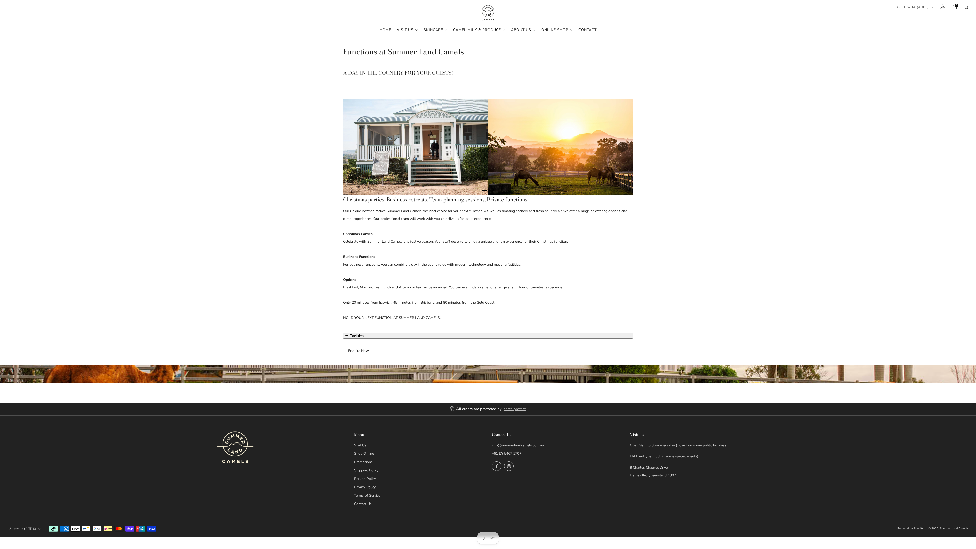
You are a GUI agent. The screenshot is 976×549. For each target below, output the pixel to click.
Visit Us (405, 29)
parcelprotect (514, 408)
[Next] (623, 147)
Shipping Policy (366, 470)
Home (385, 29)
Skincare (433, 29)
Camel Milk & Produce (477, 29)
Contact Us (363, 503)
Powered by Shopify (910, 528)
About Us (521, 29)
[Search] (965, 6)
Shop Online (364, 453)
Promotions (363, 462)
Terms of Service (367, 495)
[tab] (484, 190)
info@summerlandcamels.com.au (518, 445)
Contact (587, 29)
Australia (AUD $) (913, 7)
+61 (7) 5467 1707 (506, 453)
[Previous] (353, 147)
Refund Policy (365, 478)
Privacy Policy (365, 487)
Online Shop (554, 29)
